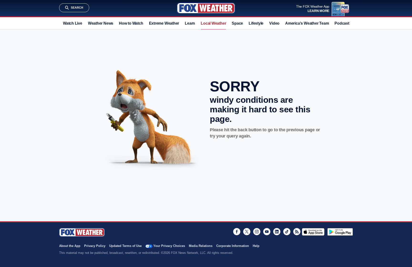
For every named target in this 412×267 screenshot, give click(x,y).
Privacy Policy (94, 246)
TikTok (286, 231)
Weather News (100, 23)
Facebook (236, 231)
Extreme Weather (164, 23)
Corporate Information (232, 246)
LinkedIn (276, 231)
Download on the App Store (313, 232)
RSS (296, 231)
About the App (69, 246)
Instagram (256, 231)
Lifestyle (256, 23)
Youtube (266, 231)
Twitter (246, 231)
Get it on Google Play (340, 232)
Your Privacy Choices (169, 246)
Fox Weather (206, 8)
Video (274, 23)
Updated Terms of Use (125, 246)
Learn (190, 23)
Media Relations (200, 246)
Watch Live (72, 23)
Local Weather (213, 23)
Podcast (342, 23)
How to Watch (131, 23)
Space (237, 23)
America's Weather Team (307, 23)
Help (256, 246)
